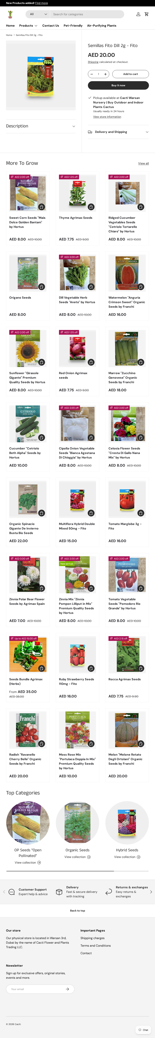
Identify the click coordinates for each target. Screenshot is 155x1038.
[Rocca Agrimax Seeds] (127, 654)
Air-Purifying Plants (101, 26)
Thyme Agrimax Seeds (75, 218)
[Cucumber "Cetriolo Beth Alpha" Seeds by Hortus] (27, 424)
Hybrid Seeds (127, 850)
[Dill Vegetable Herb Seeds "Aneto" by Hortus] (77, 273)
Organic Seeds (77, 850)
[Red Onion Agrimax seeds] (77, 348)
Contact (86, 953)
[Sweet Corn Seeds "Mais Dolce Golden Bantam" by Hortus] (27, 193)
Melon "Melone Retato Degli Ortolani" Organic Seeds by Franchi (125, 759)
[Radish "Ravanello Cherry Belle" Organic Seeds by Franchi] (27, 730)
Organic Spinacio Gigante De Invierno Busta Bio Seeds (24, 528)
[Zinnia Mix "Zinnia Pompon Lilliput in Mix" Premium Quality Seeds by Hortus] (77, 574)
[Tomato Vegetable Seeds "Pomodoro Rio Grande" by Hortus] (127, 574)
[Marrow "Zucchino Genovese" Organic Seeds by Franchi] (127, 348)
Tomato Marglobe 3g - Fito (125, 526)
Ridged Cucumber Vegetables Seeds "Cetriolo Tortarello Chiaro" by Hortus (122, 224)
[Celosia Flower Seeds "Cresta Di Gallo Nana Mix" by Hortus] (127, 424)
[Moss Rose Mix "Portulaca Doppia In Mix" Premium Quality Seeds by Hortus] (77, 730)
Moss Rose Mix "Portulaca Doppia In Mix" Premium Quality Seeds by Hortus (77, 761)
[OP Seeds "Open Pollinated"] (28, 823)
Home (10, 26)
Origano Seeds (20, 298)
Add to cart (130, 74)
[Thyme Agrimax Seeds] (77, 193)
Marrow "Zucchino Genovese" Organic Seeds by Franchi (122, 377)
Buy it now (118, 85)
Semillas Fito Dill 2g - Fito (29, 35)
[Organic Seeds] (77, 823)
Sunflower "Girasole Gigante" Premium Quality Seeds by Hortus (27, 377)
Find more (41, 3)
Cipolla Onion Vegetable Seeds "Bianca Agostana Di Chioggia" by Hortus (77, 452)
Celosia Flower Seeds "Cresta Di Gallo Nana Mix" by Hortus (124, 452)
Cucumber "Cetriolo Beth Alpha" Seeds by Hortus (25, 452)
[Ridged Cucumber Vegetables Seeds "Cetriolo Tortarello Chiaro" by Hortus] (127, 193)
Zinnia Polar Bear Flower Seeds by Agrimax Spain (27, 601)
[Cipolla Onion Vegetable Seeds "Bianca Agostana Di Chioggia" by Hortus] (77, 424)
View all (143, 163)
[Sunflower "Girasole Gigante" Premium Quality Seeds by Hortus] (27, 348)
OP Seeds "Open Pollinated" (27, 853)
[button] (147, 14)
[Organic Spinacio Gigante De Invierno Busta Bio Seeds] (27, 499)
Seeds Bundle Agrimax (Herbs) (26, 681)
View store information (107, 116)
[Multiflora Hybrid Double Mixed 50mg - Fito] (77, 499)
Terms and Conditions (96, 946)
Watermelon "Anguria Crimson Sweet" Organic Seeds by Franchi (126, 302)
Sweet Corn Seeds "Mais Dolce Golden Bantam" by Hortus (27, 222)
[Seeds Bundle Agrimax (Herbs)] (27, 654)
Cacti (18, 1024)
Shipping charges (93, 938)
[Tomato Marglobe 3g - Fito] (127, 499)
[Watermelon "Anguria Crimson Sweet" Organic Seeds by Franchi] (127, 273)
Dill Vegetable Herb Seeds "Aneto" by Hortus (77, 300)
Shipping (93, 62)
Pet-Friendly (73, 26)
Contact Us (50, 26)
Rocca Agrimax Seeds (124, 679)
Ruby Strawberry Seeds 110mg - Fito (76, 681)
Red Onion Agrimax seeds (73, 375)
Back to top (77, 910)
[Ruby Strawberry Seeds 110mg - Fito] (77, 654)
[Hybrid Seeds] (127, 823)
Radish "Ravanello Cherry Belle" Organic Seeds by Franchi (25, 759)
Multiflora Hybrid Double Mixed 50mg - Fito (77, 526)
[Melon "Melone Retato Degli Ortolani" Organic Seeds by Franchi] (127, 730)
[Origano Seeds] (27, 273)
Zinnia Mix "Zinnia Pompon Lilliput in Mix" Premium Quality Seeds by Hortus (76, 606)
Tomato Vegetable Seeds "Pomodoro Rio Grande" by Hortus (124, 603)
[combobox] (75, 14)
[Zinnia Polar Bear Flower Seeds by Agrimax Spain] (27, 574)
